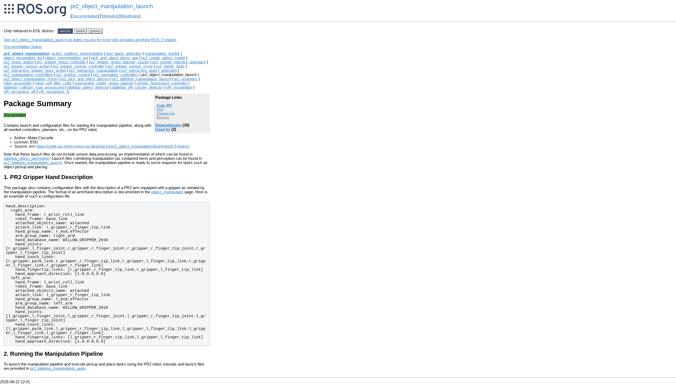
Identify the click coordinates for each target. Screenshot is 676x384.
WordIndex (129, 16)
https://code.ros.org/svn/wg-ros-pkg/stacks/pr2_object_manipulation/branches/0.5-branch (113, 146)
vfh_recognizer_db (20, 92)
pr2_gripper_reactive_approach (179, 62)
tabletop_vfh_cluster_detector (137, 87)
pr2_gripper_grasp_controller (61, 62)
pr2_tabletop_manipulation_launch (141, 79)
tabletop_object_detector (88, 87)
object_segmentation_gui (66, 58)
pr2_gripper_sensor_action (27, 66)
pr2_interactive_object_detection (149, 70)
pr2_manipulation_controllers (28, 75)
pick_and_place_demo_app (114, 58)
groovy (95, 31)
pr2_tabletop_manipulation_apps (58, 368)
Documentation (85, 16)
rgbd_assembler (18, 83)
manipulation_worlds (162, 53)
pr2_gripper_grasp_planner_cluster (119, 62)
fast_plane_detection (124, 53)
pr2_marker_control (73, 75)
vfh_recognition (179, 87)
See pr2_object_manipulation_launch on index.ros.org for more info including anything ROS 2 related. (90, 40)
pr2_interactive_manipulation (93, 70)
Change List (166, 113)
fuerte (80, 31)
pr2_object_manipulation (26, 53)
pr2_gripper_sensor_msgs (130, 66)
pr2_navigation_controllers (115, 75)
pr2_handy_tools (170, 66)
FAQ (160, 109)
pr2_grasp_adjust (19, 62)
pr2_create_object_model (163, 58)
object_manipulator (167, 192)
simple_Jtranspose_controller (162, 83)
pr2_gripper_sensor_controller (78, 66)
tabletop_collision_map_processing (34, 87)
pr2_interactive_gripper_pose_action (35, 70)
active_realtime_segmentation (77, 53)
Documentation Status (23, 47)
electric (65, 31)
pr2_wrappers (186, 79)
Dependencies (168, 125)
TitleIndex (109, 16)
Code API (164, 105)
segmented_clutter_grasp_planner (104, 83)
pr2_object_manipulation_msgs (30, 79)
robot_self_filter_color (53, 83)
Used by (162, 129)
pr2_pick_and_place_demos (84, 79)
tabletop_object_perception (27, 158)
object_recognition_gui (23, 58)
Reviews (163, 117)
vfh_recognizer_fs (54, 92)
